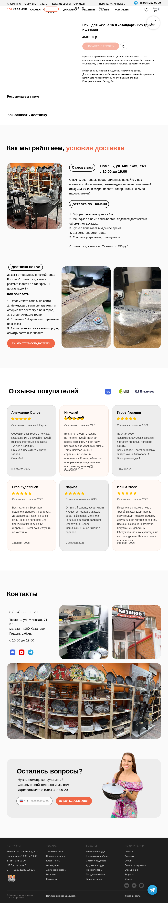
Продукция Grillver (96, 874)
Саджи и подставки (96, 860)
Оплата (129, 851)
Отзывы (129, 860)
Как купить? (30, 3)
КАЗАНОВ (17, 9)
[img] (146, 9)
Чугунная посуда (95, 865)
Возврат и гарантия (135, 865)
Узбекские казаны (55, 851)
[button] (31, 343)
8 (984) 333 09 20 (150, 2)
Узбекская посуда (95, 851)
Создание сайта (132, 896)
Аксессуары (52, 865)
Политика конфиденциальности (61, 896)
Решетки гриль (94, 879)
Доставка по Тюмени (88, 204)
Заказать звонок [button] (61, 3)
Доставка (130, 856)
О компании (14, 3)
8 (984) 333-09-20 (23, 612)
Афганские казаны (56, 869)
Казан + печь (53, 860)
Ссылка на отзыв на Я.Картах (29, 425)
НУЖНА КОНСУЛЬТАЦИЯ (73, 801)
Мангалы (51, 874)
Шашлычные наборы (97, 856)
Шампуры (51, 879)
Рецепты (129, 874)
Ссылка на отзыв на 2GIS (81, 499)
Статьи (44, 3)
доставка (70, 9)
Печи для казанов (55, 856)
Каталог (36, 9)
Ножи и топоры (94, 869)
